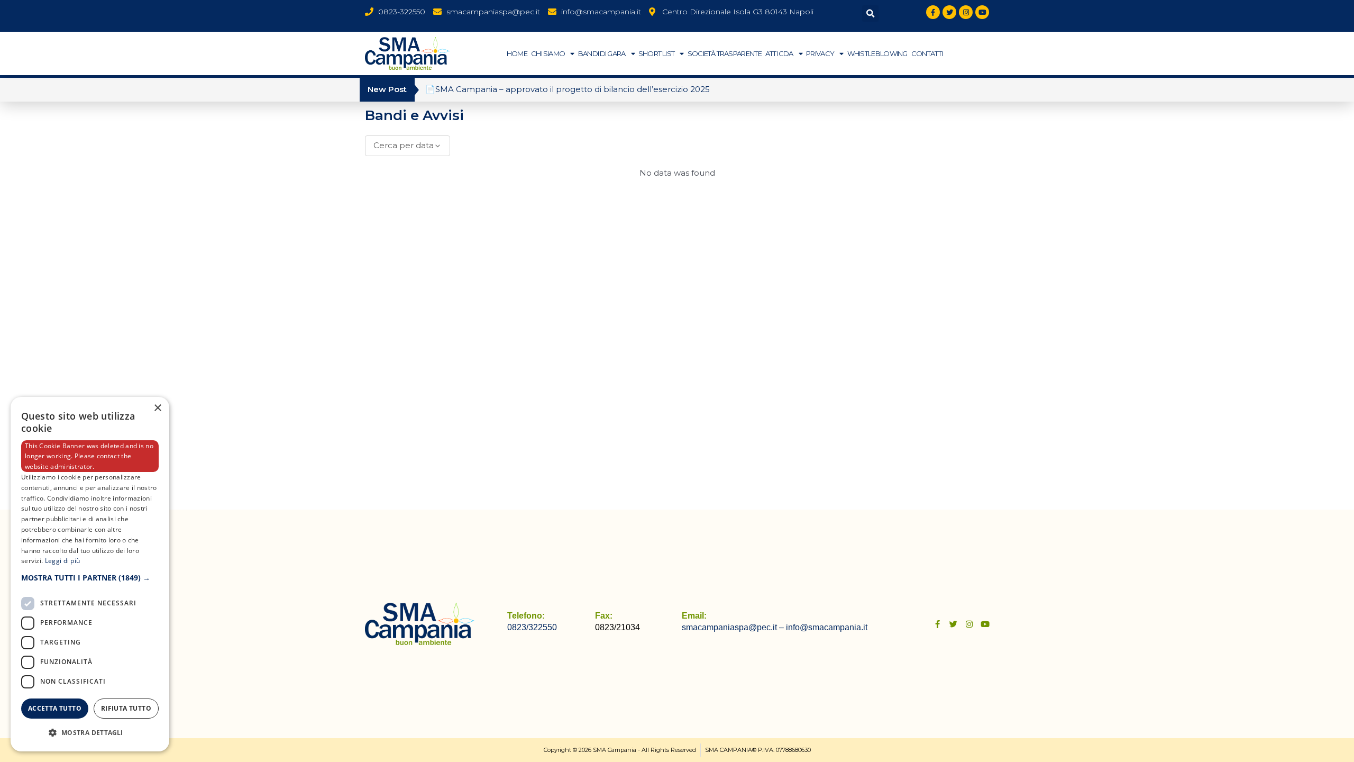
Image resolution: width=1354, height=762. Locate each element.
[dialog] (90, 574)
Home (517, 53)
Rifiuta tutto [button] (126, 708)
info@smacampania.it (826, 627)
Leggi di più (62, 560)
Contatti (927, 53)
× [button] (157, 408)
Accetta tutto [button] (54, 708)
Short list (656, 53)
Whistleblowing (877, 53)
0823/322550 (532, 627)
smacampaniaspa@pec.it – (734, 627)
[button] (870, 13)
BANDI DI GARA (602, 53)
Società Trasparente (725, 53)
